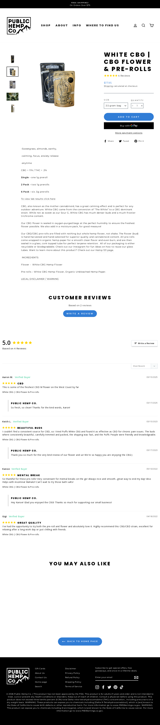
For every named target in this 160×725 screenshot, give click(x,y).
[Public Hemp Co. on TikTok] (121, 687)
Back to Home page (82, 641)
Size (107, 100)
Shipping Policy (73, 682)
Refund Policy (72, 677)
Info (77, 25)
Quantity (137, 100)
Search (38, 686)
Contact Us (41, 677)
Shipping (108, 86)
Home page (41, 682)
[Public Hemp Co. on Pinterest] (115, 687)
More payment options (128, 132)
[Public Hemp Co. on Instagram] (97, 687)
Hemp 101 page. (104, 250)
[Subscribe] (136, 677)
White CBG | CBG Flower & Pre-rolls (20, 392)
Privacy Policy (72, 673)
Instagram (79, 246)
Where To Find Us (102, 25)
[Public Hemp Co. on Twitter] (109, 687)
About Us (40, 673)
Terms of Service (73, 686)
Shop (46, 25)
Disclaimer (70, 668)
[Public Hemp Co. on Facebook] (103, 687)
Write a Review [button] (146, 343)
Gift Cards (40, 668)
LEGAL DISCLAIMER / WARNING (40, 279)
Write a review (80, 313)
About (61, 25)
